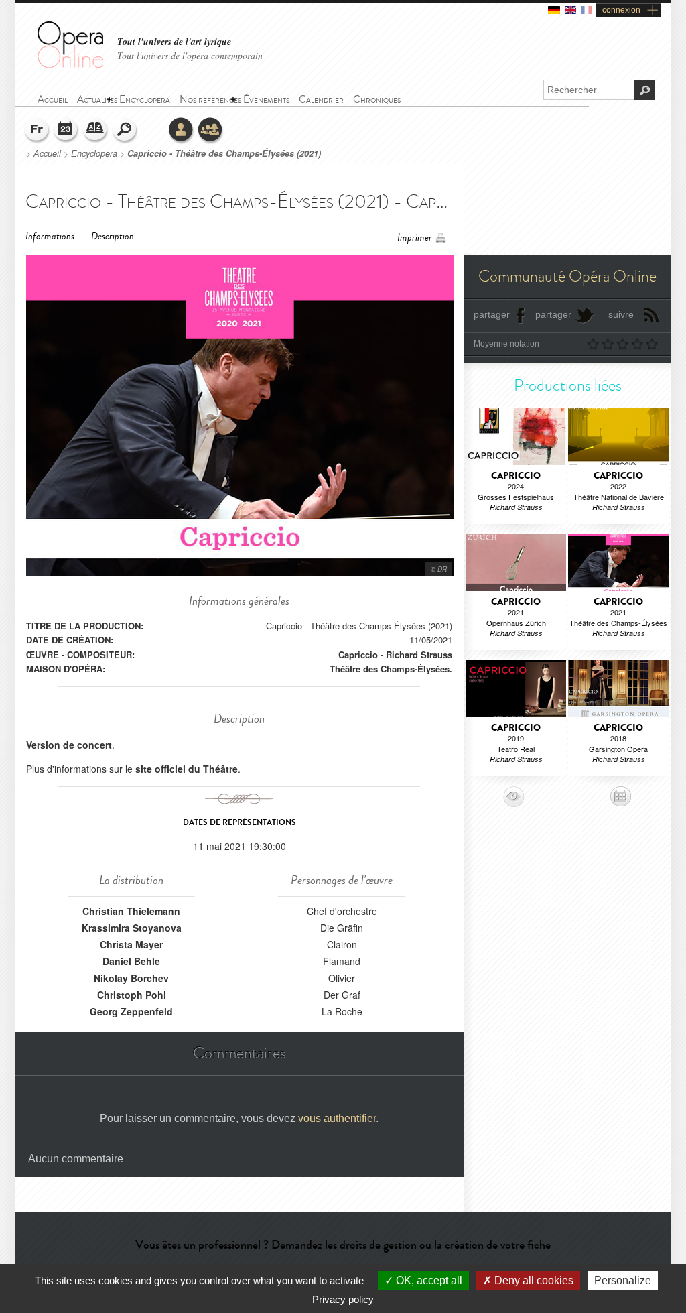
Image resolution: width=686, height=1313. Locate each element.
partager (492, 314)
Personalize (622, 1280)
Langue (36, 130)
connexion (621, 10)
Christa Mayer (131, 944)
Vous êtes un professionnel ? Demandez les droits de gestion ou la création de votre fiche (343, 1244)
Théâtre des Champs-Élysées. (391, 668)
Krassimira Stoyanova (132, 927)
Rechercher (125, 130)
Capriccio (358, 654)
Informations (49, 236)
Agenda (66, 130)
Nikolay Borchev (131, 978)
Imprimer (414, 238)
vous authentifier (337, 1118)
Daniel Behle (131, 961)
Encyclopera (94, 153)
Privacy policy (343, 1299)
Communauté (211, 130)
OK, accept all (427, 1280)
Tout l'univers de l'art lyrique (174, 42)
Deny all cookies (532, 1280)
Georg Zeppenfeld (131, 1011)
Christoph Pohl (131, 994)
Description (112, 236)
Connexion (181, 130)
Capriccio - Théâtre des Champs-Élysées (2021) (224, 153)
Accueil (47, 153)
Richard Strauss (419, 654)
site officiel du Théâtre (186, 768)
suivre (621, 314)
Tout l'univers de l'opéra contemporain (190, 55)
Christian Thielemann (131, 911)
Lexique (95, 130)
